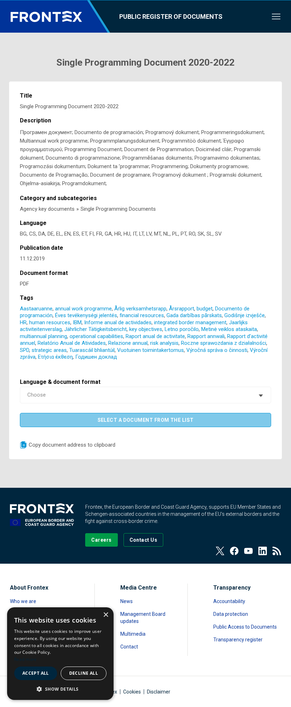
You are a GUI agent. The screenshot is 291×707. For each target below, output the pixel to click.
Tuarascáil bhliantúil (92, 350)
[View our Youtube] (248, 551)
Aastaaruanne (36, 308)
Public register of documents (171, 16)
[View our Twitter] (220, 551)
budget (205, 308)
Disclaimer (158, 691)
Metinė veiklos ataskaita (229, 329)
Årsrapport (181, 308)
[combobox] (145, 395)
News (126, 601)
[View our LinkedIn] (262, 551)
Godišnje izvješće (244, 315)
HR (23, 322)
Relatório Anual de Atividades (72, 343)
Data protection (230, 614)
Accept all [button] (35, 673)
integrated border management (190, 322)
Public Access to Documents (245, 627)
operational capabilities (96, 336)
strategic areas (49, 350)
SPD (24, 350)
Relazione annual (128, 343)
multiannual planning (43, 336)
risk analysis (164, 343)
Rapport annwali (206, 336)
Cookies (132, 691)
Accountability (229, 601)
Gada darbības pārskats (194, 315)
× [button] (105, 615)
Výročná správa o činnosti (216, 350)
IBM (77, 322)
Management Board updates (142, 617)
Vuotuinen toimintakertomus (150, 350)
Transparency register (238, 639)
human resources (49, 322)
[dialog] (60, 653)
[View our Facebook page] (234, 551)
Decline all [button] (83, 673)
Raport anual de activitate (155, 336)
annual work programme (83, 308)
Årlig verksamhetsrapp (140, 308)
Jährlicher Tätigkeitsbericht (95, 329)
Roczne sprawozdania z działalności (223, 343)
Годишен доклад (96, 357)
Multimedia (133, 634)
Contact (129, 647)
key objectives (145, 329)
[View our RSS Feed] (277, 551)
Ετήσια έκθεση (55, 357)
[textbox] (145, 395)
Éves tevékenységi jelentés (86, 315)
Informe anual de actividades (118, 322)
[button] (60, 689)
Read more (25, 659)
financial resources (142, 315)
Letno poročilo (182, 329)
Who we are (23, 601)
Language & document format (60, 382)
